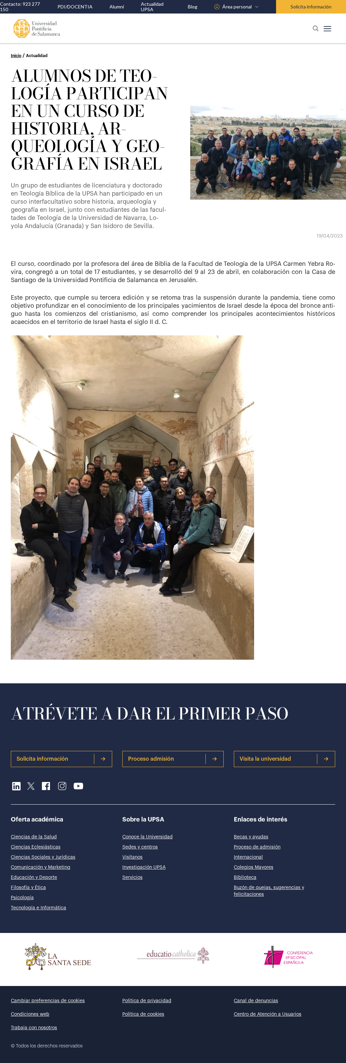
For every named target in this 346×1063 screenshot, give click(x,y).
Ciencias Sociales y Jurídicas (43, 857)
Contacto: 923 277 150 (20, 6)
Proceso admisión (151, 759)
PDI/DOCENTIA (75, 6)
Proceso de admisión (257, 847)
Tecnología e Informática (38, 908)
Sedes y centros (140, 847)
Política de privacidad (146, 1000)
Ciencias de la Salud (34, 837)
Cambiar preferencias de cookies (48, 1000)
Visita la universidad (265, 759)
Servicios (132, 877)
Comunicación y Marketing (40, 867)
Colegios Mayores (253, 867)
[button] (315, 28)
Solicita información (311, 6)
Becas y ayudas (251, 837)
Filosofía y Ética (28, 887)
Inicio (16, 56)
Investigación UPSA (144, 867)
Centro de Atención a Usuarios (267, 1014)
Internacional (248, 857)
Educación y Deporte (34, 877)
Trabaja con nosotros (34, 1028)
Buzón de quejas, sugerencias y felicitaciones (269, 891)
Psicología (22, 897)
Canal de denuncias (256, 1000)
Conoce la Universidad (147, 837)
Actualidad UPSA (152, 6)
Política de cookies (143, 1014)
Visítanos (132, 857)
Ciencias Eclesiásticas (35, 847)
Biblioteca (245, 877)
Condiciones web (30, 1014)
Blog (192, 6)
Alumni (116, 6)
